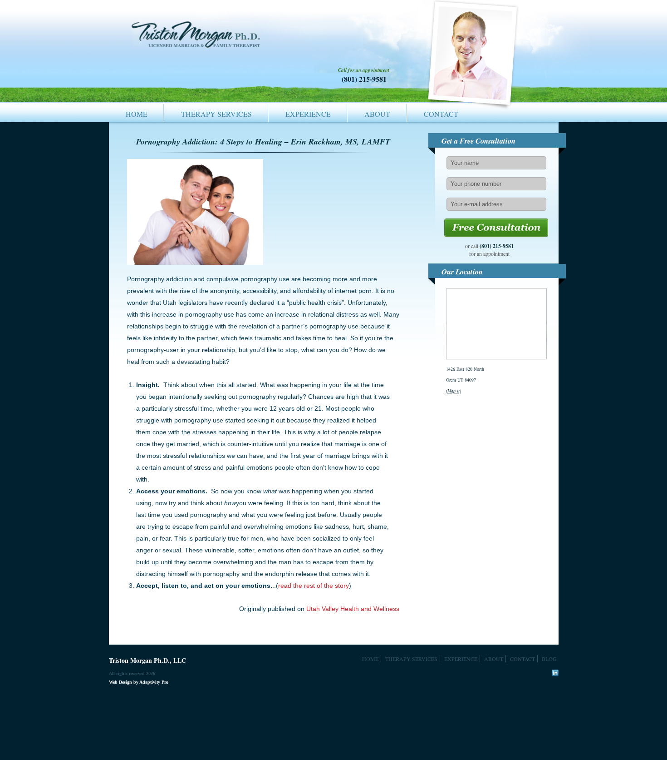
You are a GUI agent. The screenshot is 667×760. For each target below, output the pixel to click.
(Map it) (453, 390)
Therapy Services (216, 114)
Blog (549, 658)
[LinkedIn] (555, 673)
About (377, 114)
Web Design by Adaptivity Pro (138, 682)
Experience (308, 114)
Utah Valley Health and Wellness (352, 608)
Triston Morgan (197, 39)
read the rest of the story (313, 585)
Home (136, 114)
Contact (441, 114)
